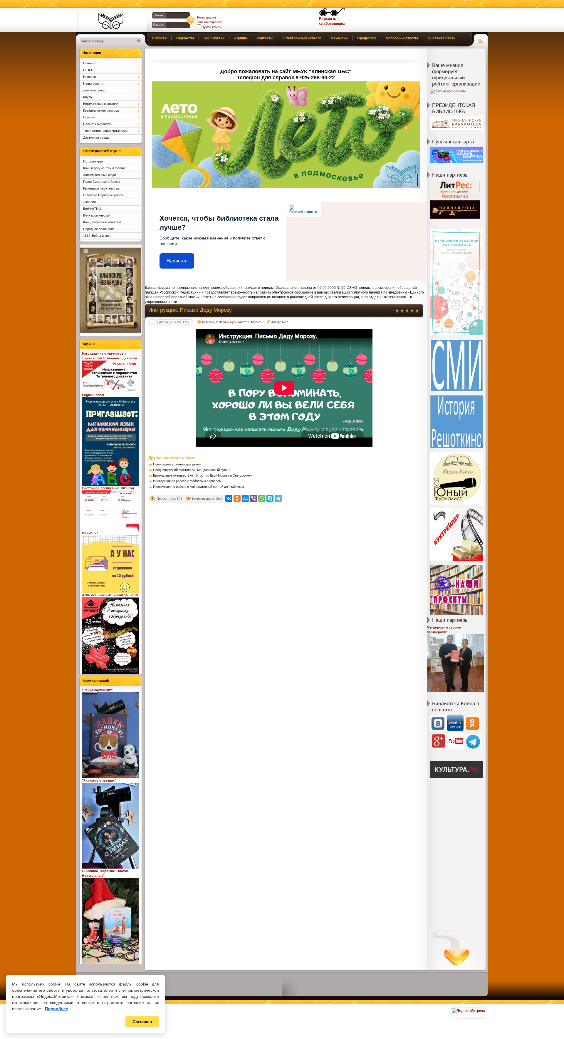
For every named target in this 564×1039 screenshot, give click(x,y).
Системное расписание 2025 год (108, 488)
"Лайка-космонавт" (97, 690)
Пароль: (158, 24)
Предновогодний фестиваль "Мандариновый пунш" (191, 470)
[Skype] (269, 498)
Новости (256, 322)
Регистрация (206, 17)
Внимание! (91, 533)
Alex (285, 322)
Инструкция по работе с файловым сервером (187, 481)
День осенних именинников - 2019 (110, 595)
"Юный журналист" (233, 322)
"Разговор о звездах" (99, 780)
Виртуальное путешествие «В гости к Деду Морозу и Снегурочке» (202, 475)
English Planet (93, 395)
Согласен (142, 1021)
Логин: (159, 15)
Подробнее (56, 1008)
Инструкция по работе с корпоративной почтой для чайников (198, 486)
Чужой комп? (211, 27)
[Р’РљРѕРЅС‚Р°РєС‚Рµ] (228, 498)
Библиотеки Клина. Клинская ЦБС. (111, 21)
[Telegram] (278, 498)
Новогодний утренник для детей (177, 464)
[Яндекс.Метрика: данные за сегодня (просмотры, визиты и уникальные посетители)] (468, 1010)
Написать (177, 260)
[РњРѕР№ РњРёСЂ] (245, 498)
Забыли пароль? (209, 22)
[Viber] (253, 498)
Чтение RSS (481, 40)
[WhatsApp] (261, 498)
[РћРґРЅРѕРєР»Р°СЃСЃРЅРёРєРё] (237, 498)
